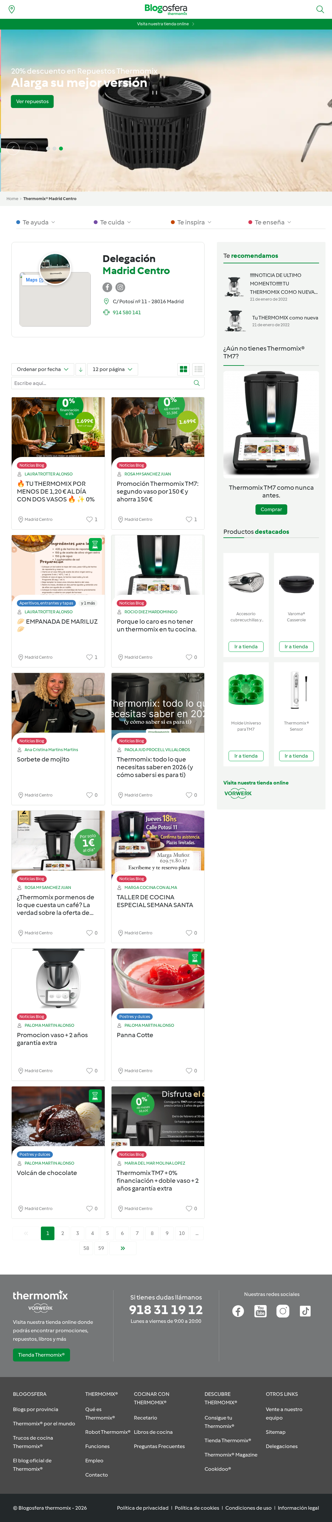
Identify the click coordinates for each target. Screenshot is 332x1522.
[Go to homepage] (166, 10)
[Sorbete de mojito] (58, 710)
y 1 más (88, 603)
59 (101, 1248)
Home (12, 198)
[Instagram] (283, 1311)
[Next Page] (122, 1248)
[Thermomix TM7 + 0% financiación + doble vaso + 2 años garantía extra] (158, 1123)
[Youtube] (260, 1311)
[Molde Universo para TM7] (246, 690)
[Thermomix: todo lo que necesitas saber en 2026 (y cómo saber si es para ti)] (158, 710)
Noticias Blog (31, 465)
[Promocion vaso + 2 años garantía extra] (58, 986)
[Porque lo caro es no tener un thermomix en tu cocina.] (158, 572)
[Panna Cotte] (158, 986)
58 (86, 1248)
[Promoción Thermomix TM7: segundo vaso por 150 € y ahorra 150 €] (158, 434)
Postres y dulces (134, 1016)
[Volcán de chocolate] (58, 1123)
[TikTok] (305, 1311)
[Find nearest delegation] (11, 9)
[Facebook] (238, 1311)
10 (182, 1233)
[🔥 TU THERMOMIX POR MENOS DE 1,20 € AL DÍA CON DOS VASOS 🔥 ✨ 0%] (58, 434)
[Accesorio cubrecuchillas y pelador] (246, 580)
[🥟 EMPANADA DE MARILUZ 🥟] (58, 572)
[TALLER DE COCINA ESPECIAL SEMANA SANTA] (158, 848)
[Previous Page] (26, 1233)
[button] (320, 9)
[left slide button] (12, 148)
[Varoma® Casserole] (296, 580)
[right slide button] (31, 148)
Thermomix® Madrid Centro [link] (50, 198)
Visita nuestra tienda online (163, 23)
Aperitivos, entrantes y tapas (46, 603)
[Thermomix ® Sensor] (296, 690)
